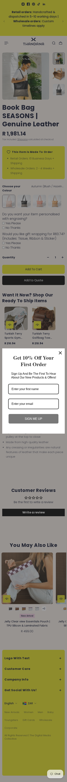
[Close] (60, 352)
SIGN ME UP (33, 418)
